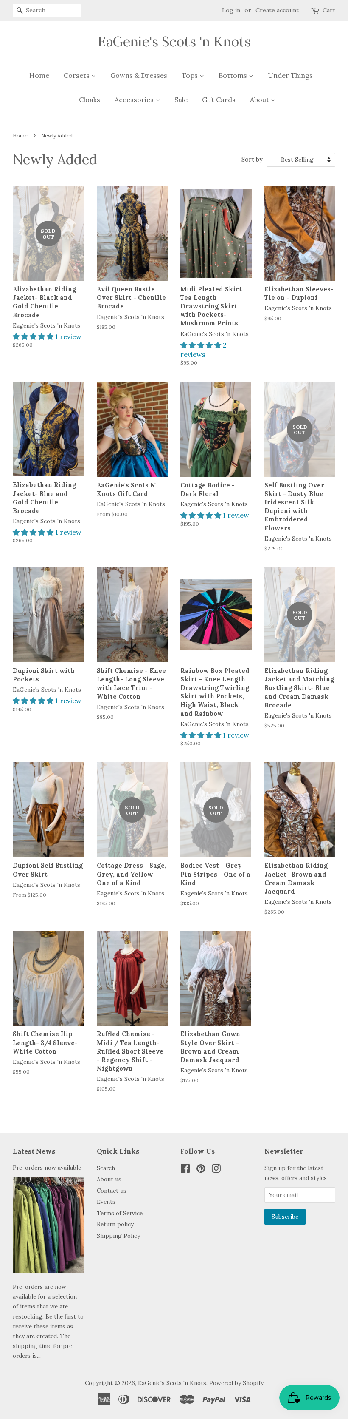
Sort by (252, 159)
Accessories (135, 99)
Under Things (290, 75)
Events (106, 1201)
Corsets (77, 75)
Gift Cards (219, 99)
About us (109, 1179)
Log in (231, 10)
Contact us (111, 1190)
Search (106, 1168)
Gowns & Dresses (138, 75)
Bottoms (234, 75)
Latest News (34, 1151)
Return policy (115, 1224)
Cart (329, 10)
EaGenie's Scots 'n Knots (174, 42)
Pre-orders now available (47, 1167)
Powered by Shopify (236, 1383)
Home (39, 75)
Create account (277, 10)
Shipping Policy (118, 1235)
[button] (34, 336)
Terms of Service (120, 1213)
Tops (190, 75)
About (260, 99)
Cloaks (89, 99)
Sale (181, 99)
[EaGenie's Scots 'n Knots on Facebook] (185, 1170)
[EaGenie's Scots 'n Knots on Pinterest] (200, 1170)
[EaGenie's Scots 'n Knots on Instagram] (216, 1170)
